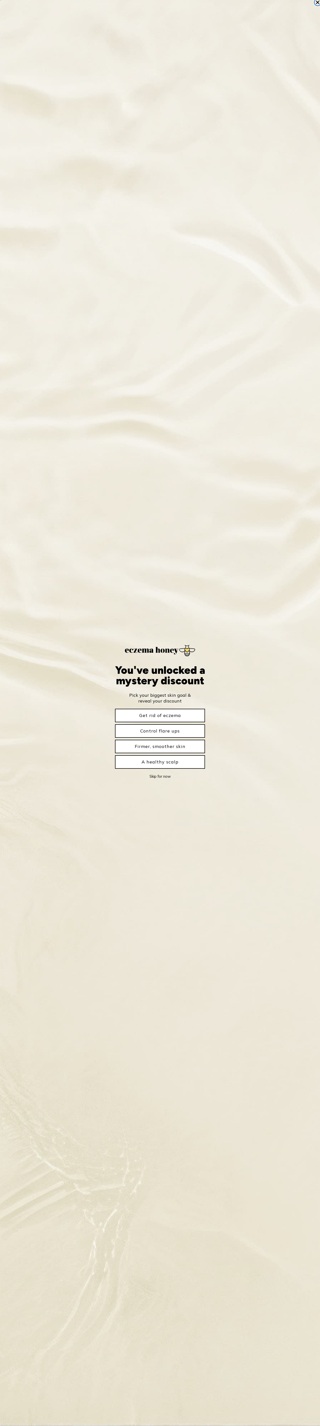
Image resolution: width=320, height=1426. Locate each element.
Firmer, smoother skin (160, 746)
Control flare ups (160, 731)
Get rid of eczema (160, 715)
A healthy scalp (160, 762)
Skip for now (160, 776)
